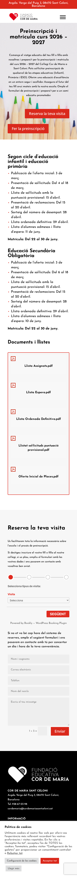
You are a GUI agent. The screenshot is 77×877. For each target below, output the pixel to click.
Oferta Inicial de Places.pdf (38, 476)
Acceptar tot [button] (50, 861)
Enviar (60, 731)
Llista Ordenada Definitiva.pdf (38, 419)
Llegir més (13, 868)
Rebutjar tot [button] (14, 853)
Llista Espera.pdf (38, 392)
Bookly (28, 623)
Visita (11, 594)
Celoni (23, 68)
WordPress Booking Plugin (51, 623)
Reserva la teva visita (47, 113)
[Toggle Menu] (63, 17)
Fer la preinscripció (28, 128)
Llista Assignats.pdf (38, 366)
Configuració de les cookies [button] (21, 861)
